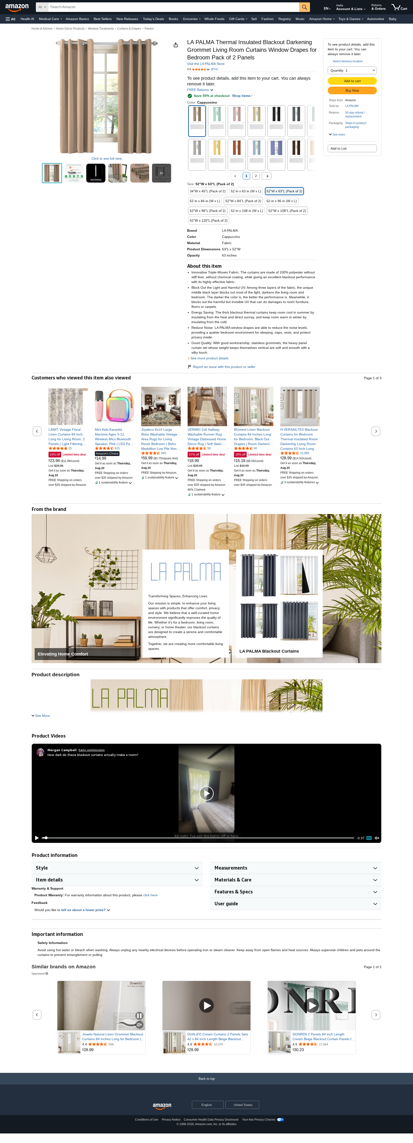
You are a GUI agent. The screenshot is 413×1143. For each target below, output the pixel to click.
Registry (284, 19)
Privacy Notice (171, 1119)
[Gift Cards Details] (247, 19)
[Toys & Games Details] (363, 19)
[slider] (198, 837)
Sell (254, 19)
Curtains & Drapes (129, 28)
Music (300, 19)
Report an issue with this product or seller (224, 367)
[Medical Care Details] (61, 19)
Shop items (241, 96)
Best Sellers (103, 19)
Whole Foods (214, 19)
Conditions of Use (146, 1119)
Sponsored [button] (38, 973)
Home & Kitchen (42, 28)
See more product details (209, 358)
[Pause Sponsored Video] (139, 1016)
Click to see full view (107, 158)
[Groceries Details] (200, 19)
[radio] (52, 173)
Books (173, 19)
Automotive (375, 19)
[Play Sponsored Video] (206, 1006)
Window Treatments (101, 28)
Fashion (267, 19)
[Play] (35, 838)
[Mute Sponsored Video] (139, 1025)
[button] (10, 19)
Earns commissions (92, 750)
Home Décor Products (70, 28)
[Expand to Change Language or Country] (330, 9)
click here (150, 895)
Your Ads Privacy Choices (258, 1119)
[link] (68, 436)
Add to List (339, 148)
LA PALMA (352, 106)
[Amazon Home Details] (334, 19)
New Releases (127, 19)
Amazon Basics (77, 19)
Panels (149, 28)
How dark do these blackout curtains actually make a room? (93, 755)
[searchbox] (173, 7)
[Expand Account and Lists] (365, 9)
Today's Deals (153, 19)
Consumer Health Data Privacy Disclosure (211, 1119)
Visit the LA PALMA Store (206, 64)
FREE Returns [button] (198, 90)
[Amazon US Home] (162, 1107)
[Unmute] (377, 838)
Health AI (27, 19)
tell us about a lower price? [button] (84, 910)
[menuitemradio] (369, 838)
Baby (393, 19)
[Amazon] (17, 7)
